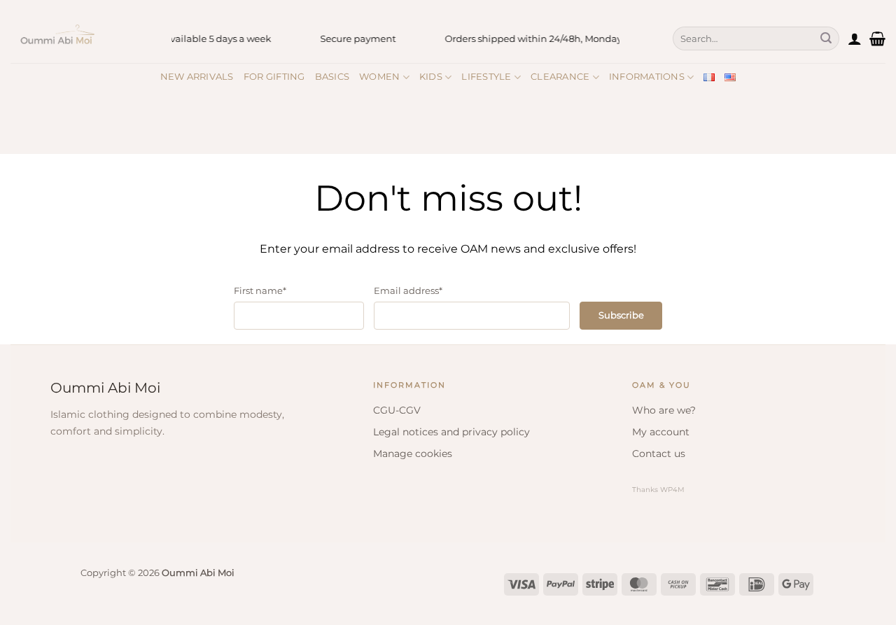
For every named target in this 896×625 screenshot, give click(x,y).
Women (379, 76)
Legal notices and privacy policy (451, 432)
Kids (430, 76)
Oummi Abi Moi (105, 387)
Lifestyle (486, 76)
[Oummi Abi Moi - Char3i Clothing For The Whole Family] (80, 38)
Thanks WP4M (658, 489)
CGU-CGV (397, 410)
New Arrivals (197, 76)
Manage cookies (412, 453)
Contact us (658, 453)
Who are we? (664, 410)
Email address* (408, 290)
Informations (647, 76)
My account (661, 432)
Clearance (560, 76)
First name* (260, 290)
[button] (855, 38)
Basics (332, 76)
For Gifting (274, 76)
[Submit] (826, 38)
